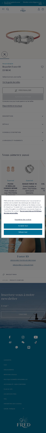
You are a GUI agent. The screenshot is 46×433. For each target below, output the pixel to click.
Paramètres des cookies (23, 219)
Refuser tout (23, 232)
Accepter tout (23, 226)
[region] (23, 216)
